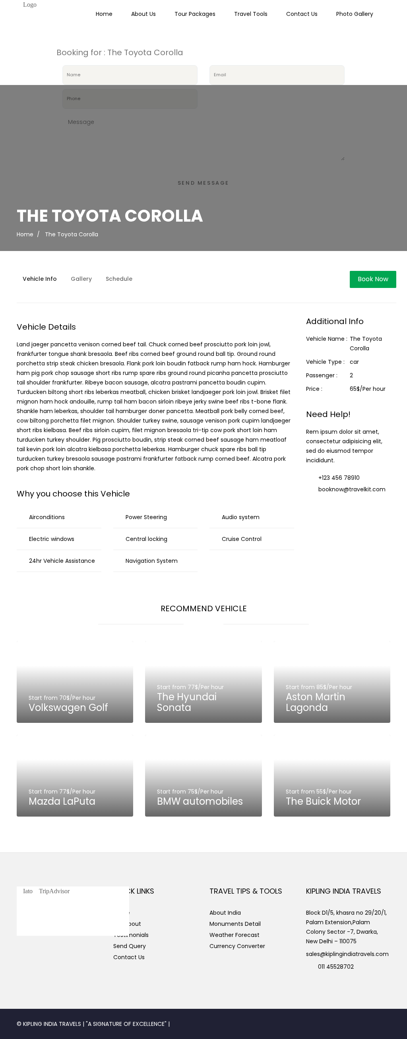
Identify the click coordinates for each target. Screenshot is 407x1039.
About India (225, 913)
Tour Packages (194, 14)
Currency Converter (237, 946)
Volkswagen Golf (68, 707)
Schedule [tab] (119, 279)
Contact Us (302, 14)
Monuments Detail (235, 924)
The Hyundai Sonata (187, 702)
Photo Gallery (354, 14)
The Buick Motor (323, 801)
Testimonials (131, 935)
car (354, 362)
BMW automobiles (200, 801)
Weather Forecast (234, 935)
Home (104, 14)
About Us (143, 14)
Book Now (373, 279)
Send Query (129, 946)
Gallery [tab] (81, 279)
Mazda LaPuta (62, 801)
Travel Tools (250, 14)
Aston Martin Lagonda (315, 702)
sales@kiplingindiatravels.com (347, 954)
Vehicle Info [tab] (40, 279)
